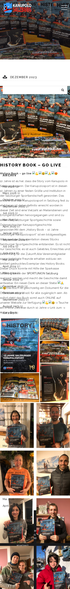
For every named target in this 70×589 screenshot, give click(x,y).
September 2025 (14, 206)
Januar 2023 (11, 346)
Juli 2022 (8, 379)
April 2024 (9, 266)
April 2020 (9, 505)
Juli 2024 (8, 246)
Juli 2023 (8, 313)
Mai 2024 (9, 259)
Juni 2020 (9, 492)
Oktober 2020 (12, 472)
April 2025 (9, 226)
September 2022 (14, 366)
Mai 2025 (8, 219)
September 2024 (14, 239)
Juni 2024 (9, 253)
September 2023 (14, 299)
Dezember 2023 (13, 286)
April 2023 (9, 332)
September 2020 (14, 479)
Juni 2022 (9, 386)
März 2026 (10, 193)
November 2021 (13, 412)
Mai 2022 (8, 392)
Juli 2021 (8, 432)
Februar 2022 (11, 399)
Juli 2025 (8, 213)
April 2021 (9, 452)
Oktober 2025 (12, 199)
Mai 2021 (8, 446)
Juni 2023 (9, 319)
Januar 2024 (11, 279)
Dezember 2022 (13, 352)
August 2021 (11, 426)
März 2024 (9, 273)
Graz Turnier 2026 (14, 121)
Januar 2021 (10, 465)
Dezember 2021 (13, 406)
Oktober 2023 (12, 293)
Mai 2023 (8, 326)
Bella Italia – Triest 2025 (18, 157)
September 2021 (13, 419)
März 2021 (9, 459)
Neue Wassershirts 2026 (19, 127)
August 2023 (11, 306)
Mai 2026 (9, 186)
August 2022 (11, 372)
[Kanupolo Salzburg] (17, 7)
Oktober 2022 (12, 359)
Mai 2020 (9, 499)
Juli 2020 (8, 485)
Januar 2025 (11, 233)
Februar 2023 (11, 339)
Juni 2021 (9, 439)
